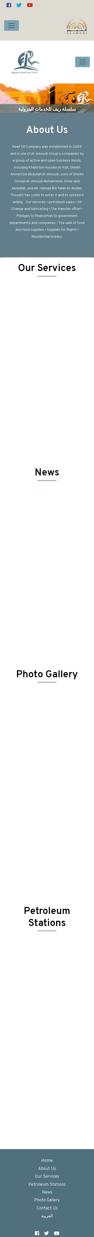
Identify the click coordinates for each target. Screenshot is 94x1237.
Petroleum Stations (47, 1184)
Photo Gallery (47, 1200)
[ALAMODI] (77, 25)
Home (47, 1160)
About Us (47, 130)
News (47, 1192)
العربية (47, 1216)
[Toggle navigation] (11, 25)
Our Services (47, 1176)
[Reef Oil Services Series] (25, 62)
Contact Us (47, 1208)
